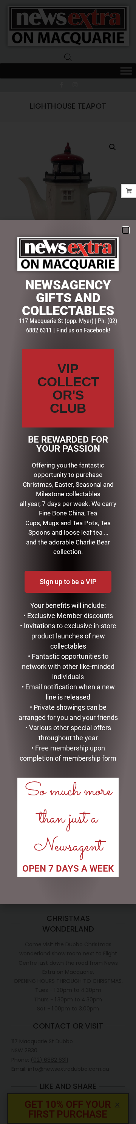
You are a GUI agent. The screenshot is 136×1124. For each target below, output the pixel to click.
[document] (68, 562)
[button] (125, 230)
